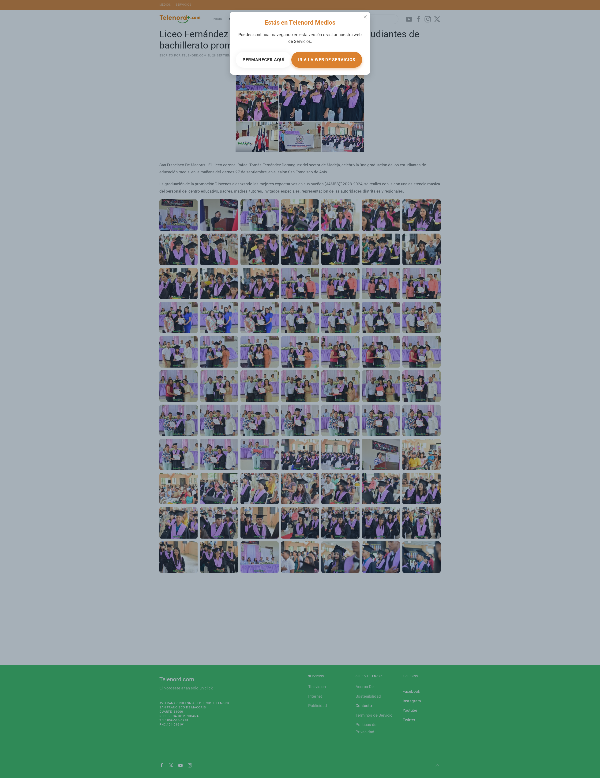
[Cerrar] (365, 17)
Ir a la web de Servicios (326, 59)
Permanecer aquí (264, 59)
